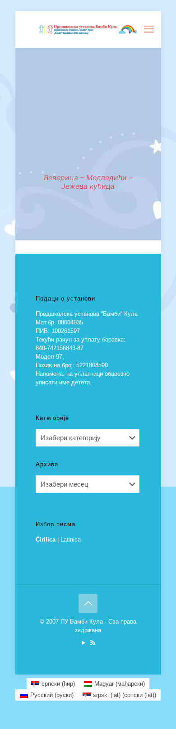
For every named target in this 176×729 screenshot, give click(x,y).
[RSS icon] (92, 643)
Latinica (70, 539)
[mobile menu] (149, 29)
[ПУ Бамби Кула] (88, 29)
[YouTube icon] (83, 643)
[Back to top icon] (88, 603)
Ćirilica (46, 539)
